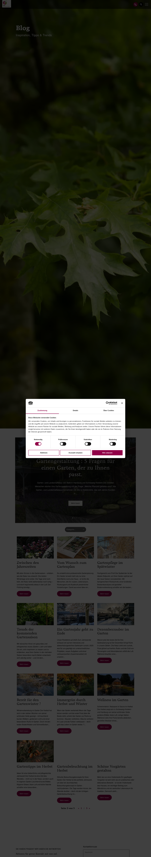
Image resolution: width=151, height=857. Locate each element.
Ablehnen (43, 453)
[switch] (63, 444)
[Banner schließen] (122, 403)
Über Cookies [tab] (108, 410)
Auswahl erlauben (75, 453)
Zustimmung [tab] (42, 410)
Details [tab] (75, 410)
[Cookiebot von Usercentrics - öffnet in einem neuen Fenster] (107, 403)
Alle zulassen (107, 453)
